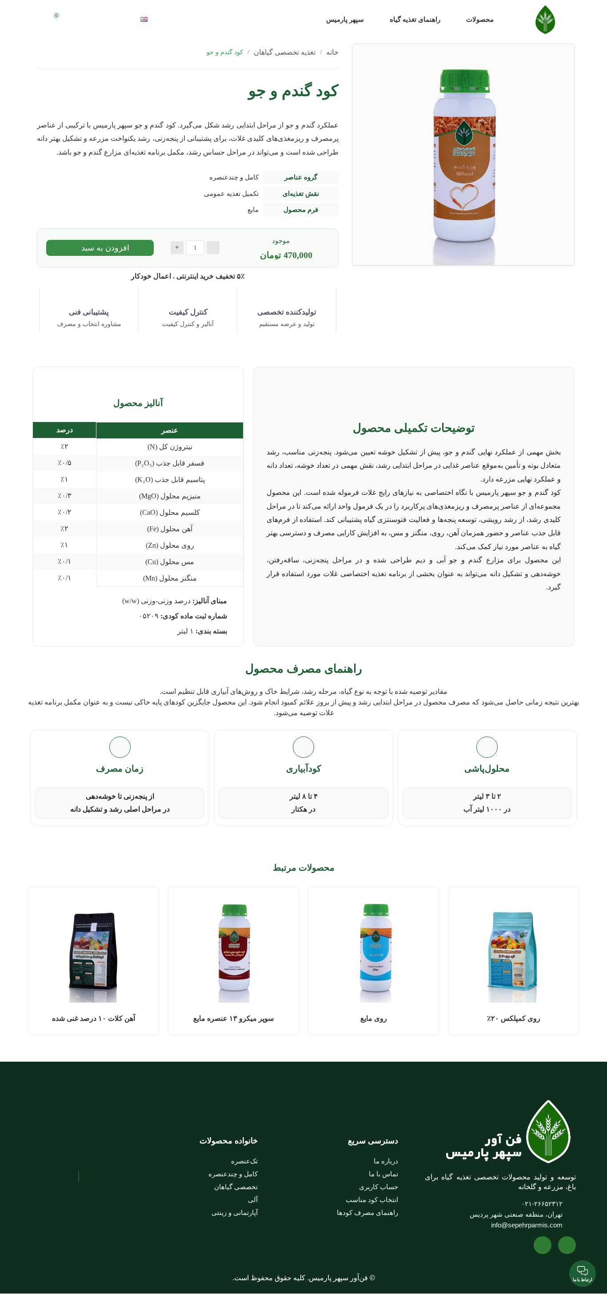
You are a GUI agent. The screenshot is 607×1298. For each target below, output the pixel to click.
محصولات (480, 19)
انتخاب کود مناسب (372, 1199)
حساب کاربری (378, 1186)
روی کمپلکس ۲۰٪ (513, 1018)
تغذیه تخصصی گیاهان (284, 52)
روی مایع (373, 1018)
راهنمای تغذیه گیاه (415, 19)
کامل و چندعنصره (233, 1174)
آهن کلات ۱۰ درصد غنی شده (93, 1018)
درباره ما (386, 1161)
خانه (332, 52)
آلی (253, 1199)
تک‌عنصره (244, 1161)
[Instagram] (567, 1245)
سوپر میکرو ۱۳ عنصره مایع (233, 1018)
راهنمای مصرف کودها (367, 1212)
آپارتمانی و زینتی (235, 1212)
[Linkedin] (542, 1245)
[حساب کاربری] (98, 19)
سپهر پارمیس (345, 19)
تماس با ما (383, 1174)
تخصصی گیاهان (236, 1186)
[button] (189, 19)
